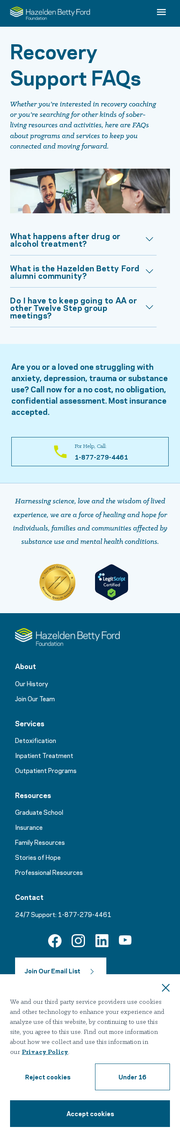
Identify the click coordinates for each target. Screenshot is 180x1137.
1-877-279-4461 (84, 914)
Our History (31, 683)
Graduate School (39, 811)
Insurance (29, 826)
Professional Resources (49, 872)
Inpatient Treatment (44, 755)
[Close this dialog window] (165, 989)
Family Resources (40, 841)
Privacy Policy (45, 1052)
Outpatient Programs (46, 770)
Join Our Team (35, 698)
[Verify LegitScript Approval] (111, 582)
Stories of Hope (38, 857)
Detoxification (35, 740)
